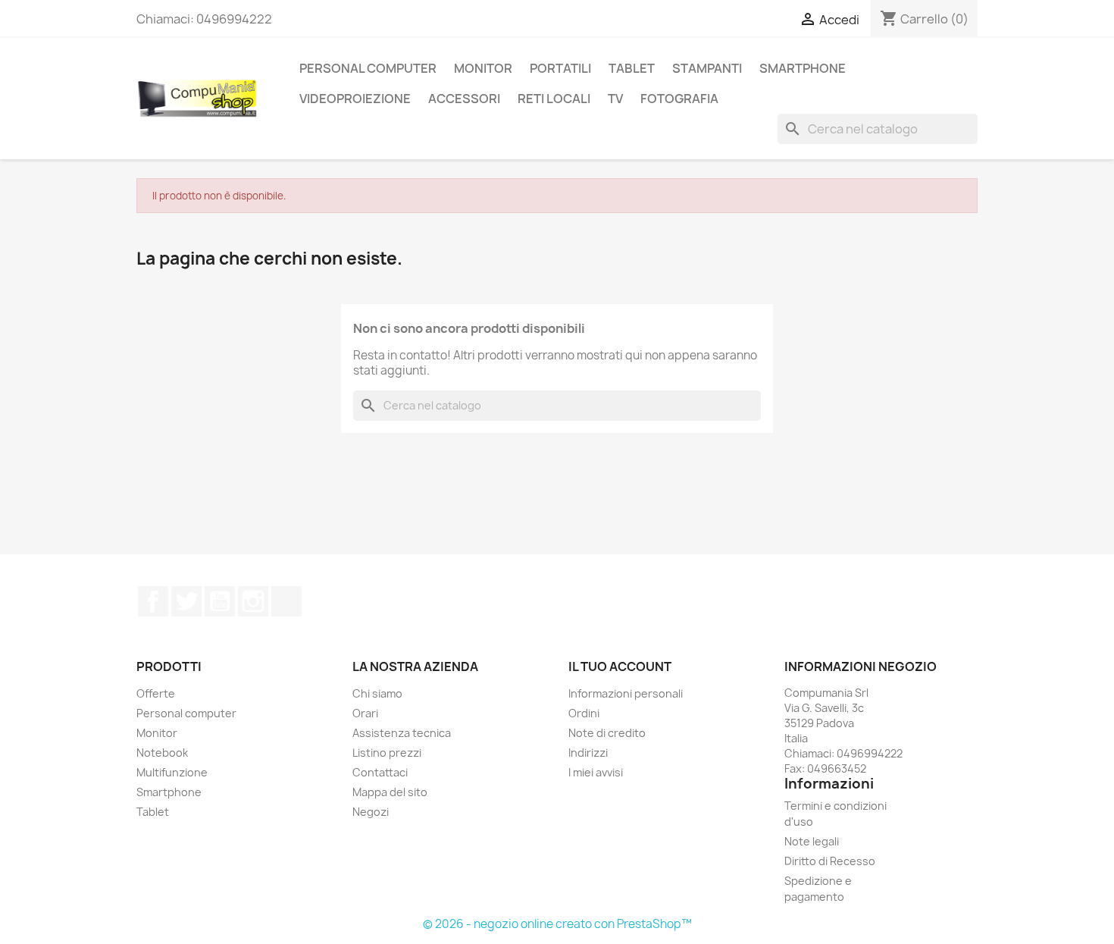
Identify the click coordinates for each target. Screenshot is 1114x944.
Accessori (464, 98)
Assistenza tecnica (401, 733)
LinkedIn (286, 601)
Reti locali (554, 98)
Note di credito (607, 733)
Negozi (370, 811)
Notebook (162, 752)
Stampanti (707, 68)
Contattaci (380, 772)
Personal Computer (368, 68)
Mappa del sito (389, 792)
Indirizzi (588, 752)
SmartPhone (802, 68)
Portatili (560, 68)
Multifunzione (172, 772)
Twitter (186, 601)
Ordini (583, 713)
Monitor (483, 68)
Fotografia (679, 98)
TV (615, 98)
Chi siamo (377, 693)
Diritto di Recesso (829, 861)
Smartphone (169, 792)
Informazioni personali (625, 693)
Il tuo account (619, 666)
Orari (365, 713)
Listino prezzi (386, 752)
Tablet (632, 68)
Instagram (253, 601)
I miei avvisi (595, 772)
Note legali (811, 841)
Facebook (153, 601)
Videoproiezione (355, 98)
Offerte (155, 693)
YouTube (220, 601)
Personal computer (186, 713)
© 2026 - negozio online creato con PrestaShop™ (557, 924)
